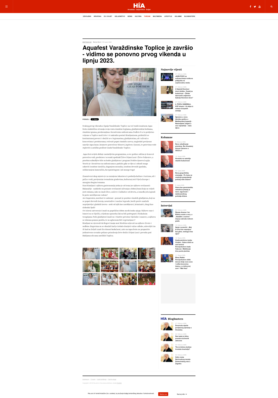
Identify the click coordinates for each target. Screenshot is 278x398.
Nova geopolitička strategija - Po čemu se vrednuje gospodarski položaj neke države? (183, 176)
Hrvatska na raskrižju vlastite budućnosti (183, 159)
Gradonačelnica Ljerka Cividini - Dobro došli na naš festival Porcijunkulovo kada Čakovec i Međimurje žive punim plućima (184, 245)
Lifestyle (168, 16)
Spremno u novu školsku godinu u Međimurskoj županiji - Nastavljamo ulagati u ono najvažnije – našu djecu (183, 122)
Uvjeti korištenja (101, 379)
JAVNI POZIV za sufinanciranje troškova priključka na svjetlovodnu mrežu (184, 79)
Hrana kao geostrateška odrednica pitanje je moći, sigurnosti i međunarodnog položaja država (184, 191)
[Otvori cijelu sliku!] (119, 92)
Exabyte (119, 383)
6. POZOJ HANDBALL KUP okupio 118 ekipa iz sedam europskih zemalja (184, 107)
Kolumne (178, 16)
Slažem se (163, 394)
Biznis (130, 16)
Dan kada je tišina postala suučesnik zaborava (182, 338)
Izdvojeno (87, 16)
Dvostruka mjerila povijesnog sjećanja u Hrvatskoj (183, 327)
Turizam (147, 16)
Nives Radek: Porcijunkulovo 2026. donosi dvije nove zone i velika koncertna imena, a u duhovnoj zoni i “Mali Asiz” (184, 262)
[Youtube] (260, 6)
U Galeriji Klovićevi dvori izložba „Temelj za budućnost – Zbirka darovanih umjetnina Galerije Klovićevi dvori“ (184, 93)
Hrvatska (97, 16)
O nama (93, 379)
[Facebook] (250, 6)
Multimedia (157, 16)
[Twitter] (255, 6)
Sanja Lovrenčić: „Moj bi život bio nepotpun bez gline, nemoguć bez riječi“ (184, 230)
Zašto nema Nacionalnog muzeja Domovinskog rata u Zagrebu (182, 360)
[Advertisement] (139, 29)
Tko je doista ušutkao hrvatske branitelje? (183, 348)
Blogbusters (189, 16)
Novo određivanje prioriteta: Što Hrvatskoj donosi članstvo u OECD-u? (184, 147)
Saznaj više (181, 394)
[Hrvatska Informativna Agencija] (139, 6)
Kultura (138, 16)
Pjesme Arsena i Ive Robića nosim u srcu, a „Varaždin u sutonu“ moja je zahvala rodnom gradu (184, 216)
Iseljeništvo (120, 16)
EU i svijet (108, 16)
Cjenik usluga (112, 379)
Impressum (86, 379)
